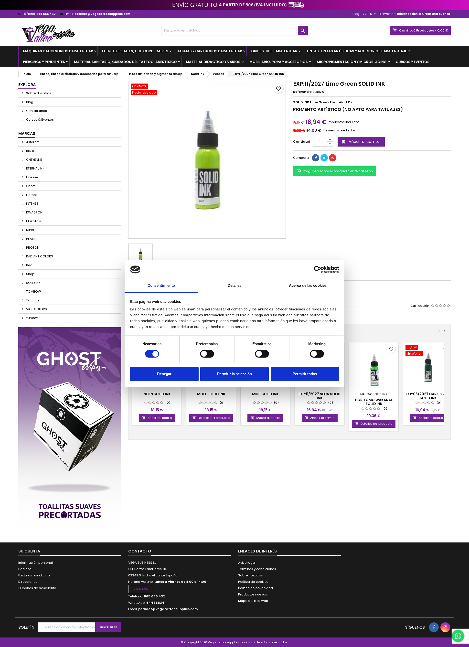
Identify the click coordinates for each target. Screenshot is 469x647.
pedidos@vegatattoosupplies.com (102, 14)
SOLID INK (33, 282)
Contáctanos (36, 110)
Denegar (164, 374)
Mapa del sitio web (253, 600)
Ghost (30, 186)
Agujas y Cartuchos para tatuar (209, 51)
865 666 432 (45, 14)
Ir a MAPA (140, 589)
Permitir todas (305, 374)
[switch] (207, 354)
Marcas (26, 133)
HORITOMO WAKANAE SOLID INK (374, 401)
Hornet (31, 194)
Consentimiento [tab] (161, 286)
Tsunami (32, 300)
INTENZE (31, 203)
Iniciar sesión (407, 14)
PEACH (31, 238)
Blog (355, 14)
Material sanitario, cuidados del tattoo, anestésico (125, 61)
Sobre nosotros (250, 575)
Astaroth (32, 142)
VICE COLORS (36, 309)
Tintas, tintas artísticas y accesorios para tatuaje (356, 51)
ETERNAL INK (34, 168)
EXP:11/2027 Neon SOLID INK (319, 396)
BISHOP (31, 150)
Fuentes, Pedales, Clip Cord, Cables (135, 51)
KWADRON (34, 212)
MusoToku (33, 221)
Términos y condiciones (257, 569)
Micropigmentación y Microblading (352, 61)
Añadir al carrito (360, 141)
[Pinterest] (332, 157)
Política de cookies (253, 581)
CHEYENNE (33, 159)
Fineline (31, 177)
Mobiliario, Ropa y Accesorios (278, 61)
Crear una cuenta (436, 14)
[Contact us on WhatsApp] (458, 636)
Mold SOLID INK (211, 394)
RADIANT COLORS (39, 256)
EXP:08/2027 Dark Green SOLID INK (428, 396)
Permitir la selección (234, 374)
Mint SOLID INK (265, 394)
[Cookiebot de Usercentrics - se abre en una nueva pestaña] (317, 269)
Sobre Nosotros (38, 93)
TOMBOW (33, 291)
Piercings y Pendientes (44, 61)
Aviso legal (247, 562)
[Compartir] (315, 157)
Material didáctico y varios (213, 61)
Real (29, 265)
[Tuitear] (324, 157)
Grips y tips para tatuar (274, 51)
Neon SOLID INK (157, 394)
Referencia (302, 92)
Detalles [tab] (235, 286)
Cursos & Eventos (39, 119)
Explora (27, 84)
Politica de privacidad (255, 588)
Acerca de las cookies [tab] (308, 286)
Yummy (31, 318)
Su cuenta (29, 551)
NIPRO (30, 230)
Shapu (30, 274)
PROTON (32, 247)
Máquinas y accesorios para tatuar (58, 51)
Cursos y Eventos (412, 61)
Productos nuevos (252, 594)
